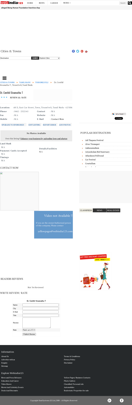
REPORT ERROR (49, 125)
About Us (5, 356)
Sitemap (4, 366)
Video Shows (6, 384)
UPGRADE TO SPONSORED (13, 125)
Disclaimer (68, 363)
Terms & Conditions (72, 356)
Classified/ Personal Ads (74, 384)
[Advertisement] (66, 29)
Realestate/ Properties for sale (76, 390)
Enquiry (4, 363)
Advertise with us (8, 359)
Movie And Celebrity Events (12, 387)
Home (30, 3)
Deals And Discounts (9, 390)
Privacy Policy (69, 359)
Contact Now (57, 119)
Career (54, 3)
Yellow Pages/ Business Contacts (77, 377)
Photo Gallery (69, 381)
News (41, 3)
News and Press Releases (11, 377)
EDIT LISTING (34, 125)
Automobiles (69, 387)
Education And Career (10, 381)
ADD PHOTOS (65, 125)
